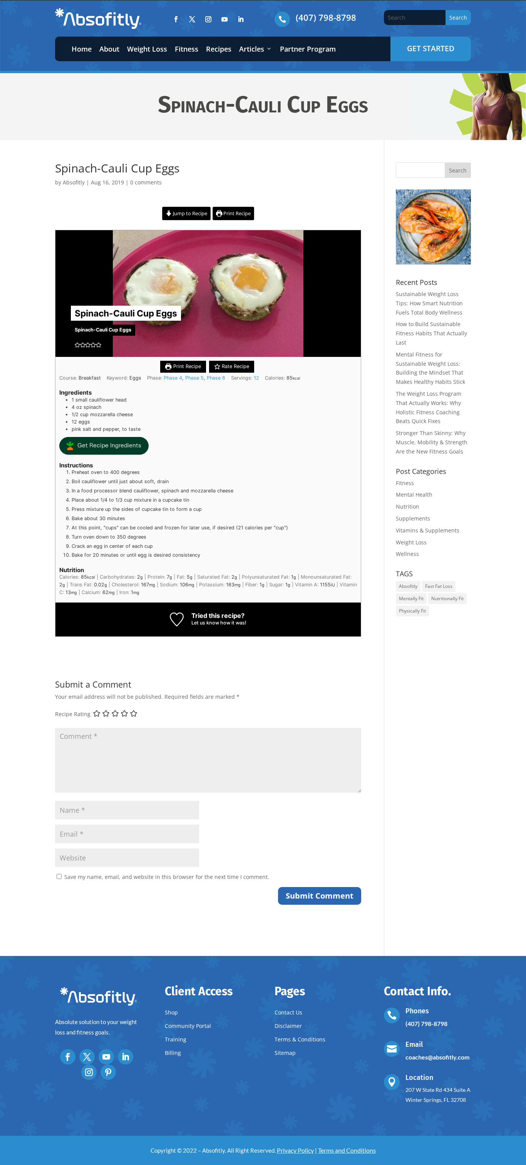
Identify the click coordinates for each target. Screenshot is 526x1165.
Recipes (218, 49)
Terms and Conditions (347, 1150)
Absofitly (74, 182)
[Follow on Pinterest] (108, 1072)
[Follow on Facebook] (176, 19)
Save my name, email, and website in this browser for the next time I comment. (166, 876)
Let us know (205, 623)
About (109, 49)
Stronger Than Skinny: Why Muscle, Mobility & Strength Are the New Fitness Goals (431, 442)
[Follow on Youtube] (224, 19)
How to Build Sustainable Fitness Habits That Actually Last (431, 333)
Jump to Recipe (189, 213)
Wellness (407, 553)
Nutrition (407, 506)
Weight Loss (147, 49)
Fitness (186, 49)
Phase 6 (216, 378)
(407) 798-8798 (326, 17)
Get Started (430, 49)
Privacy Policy (295, 1150)
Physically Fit (412, 611)
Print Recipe (236, 213)
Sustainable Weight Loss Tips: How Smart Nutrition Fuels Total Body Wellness (429, 303)
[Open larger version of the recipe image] (208, 293)
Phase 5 (194, 378)
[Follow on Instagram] (208, 19)
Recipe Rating (72, 714)
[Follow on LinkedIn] (241, 19)
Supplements (413, 518)
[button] (77, 345)
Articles (251, 49)
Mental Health (414, 494)
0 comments (146, 182)
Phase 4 (173, 378)
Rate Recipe (234, 366)
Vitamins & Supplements (427, 530)
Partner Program (308, 49)
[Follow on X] (192, 19)
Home (82, 49)
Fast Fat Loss (438, 586)
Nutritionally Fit (447, 598)
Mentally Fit (411, 598)
